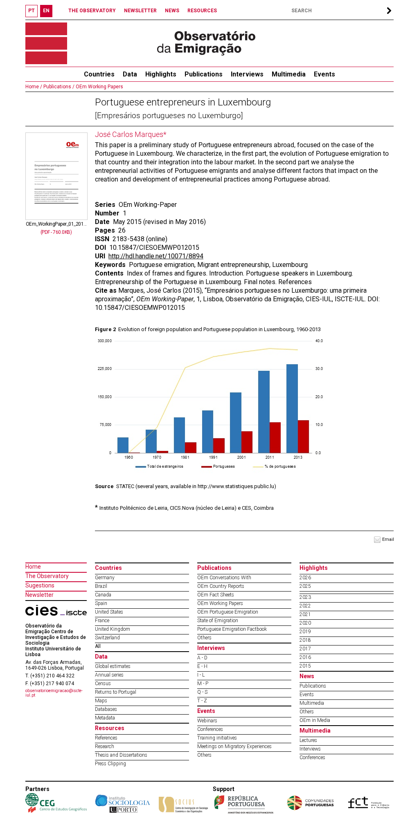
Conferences (210, 729)
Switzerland (107, 638)
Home (33, 566)
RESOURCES (202, 10)
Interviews (247, 74)
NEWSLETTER (140, 10)
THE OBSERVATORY (92, 10)
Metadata (105, 718)
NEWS (172, 10)
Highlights (160, 74)
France (102, 620)
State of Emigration (217, 620)
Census (103, 683)
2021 (305, 614)
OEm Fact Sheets (215, 595)
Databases (106, 709)
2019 (305, 631)
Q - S (202, 692)
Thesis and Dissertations (121, 755)
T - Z (202, 701)
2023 (305, 597)
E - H (202, 666)
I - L (201, 675)
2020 (305, 623)
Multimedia (289, 74)
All (98, 646)
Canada (103, 595)
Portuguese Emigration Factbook (232, 629)
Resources (109, 728)
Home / (33, 87)
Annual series (109, 675)
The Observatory (47, 576)
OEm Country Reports (220, 586)
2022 (305, 606)
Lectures (308, 740)
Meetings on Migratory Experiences (234, 746)
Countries (108, 568)
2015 (305, 666)
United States (109, 612)
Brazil (101, 586)
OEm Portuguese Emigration (227, 612)
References (106, 738)
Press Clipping (110, 763)
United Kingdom (112, 629)
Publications (204, 74)
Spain (101, 603)
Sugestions (39, 585)
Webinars (207, 721)
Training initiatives (217, 738)
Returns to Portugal (115, 692)
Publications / (58, 87)
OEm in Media (315, 720)
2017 (305, 649)
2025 (305, 586)
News (307, 676)
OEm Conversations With (224, 577)
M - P (202, 683)
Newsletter (39, 595)
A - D (202, 658)
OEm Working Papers (98, 87)
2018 (305, 640)
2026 (305, 577)
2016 (305, 657)
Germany (105, 577)
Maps (101, 701)
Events (324, 74)
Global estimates (113, 666)
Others (204, 638)
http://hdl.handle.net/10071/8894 (155, 256)
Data (130, 74)
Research (104, 746)
